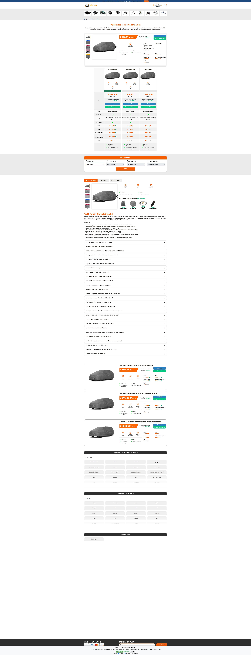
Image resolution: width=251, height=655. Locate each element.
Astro (115, 462)
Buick (94, 503)
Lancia (136, 518)
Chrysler (136, 503)
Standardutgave (130, 69)
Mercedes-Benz (115, 523)
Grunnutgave (148, 69)
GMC (157, 508)
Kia (115, 518)
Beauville (136, 462)
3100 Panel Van (94, 462)
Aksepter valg (126, 651)
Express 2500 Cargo (94, 472)
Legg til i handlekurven (160, 38)
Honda (115, 513)
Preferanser (128, 653)
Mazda (94, 523)
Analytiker (121, 653)
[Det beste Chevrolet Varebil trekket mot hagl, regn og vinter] (101, 404)
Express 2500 (157, 467)
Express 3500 (115, 472)
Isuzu (94, 518)
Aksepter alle (119, 651)
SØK (125, 169)
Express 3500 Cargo (136, 472)
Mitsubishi (157, 523)
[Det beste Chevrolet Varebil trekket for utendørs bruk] (101, 375)
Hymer (136, 513)
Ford (136, 508)
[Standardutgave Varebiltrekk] (130, 75)
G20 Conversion (157, 477)
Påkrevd (115, 653)
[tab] (91, 180)
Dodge (94, 508)
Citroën (157, 503)
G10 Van (115, 477)
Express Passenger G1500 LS (157, 472)
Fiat (115, 508)
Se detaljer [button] (159, 35)
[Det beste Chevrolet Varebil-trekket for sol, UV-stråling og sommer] (101, 432)
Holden (94, 513)
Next (116, 47)
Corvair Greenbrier (94, 467)
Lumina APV (136, 482)
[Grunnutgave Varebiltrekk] (148, 75)
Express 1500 (136, 467)
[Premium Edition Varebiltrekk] (113, 75)
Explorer (115, 467)
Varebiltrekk (92, 19)
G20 (136, 477)
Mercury (136, 523)
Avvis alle (132, 651)
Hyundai (157, 513)
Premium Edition (112, 69)
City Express (157, 462)
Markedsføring (135, 653)
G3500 (115, 482)
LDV (157, 518)
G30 (94, 482)
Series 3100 (157, 482)
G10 (94, 477)
